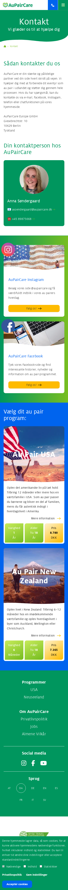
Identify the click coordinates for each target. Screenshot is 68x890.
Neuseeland (34, 697)
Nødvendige (13, 866)
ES (56, 788)
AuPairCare (6, 46)
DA (21, 788)
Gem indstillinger (36, 874)
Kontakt (14, 46)
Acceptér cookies (17, 884)
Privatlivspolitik (12, 874)
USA (34, 690)
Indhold (32, 866)
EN (44, 788)
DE (33, 788)
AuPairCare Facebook (25, 356)
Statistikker (50, 866)
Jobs (34, 726)
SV (44, 799)
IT (33, 799)
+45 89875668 (22, 219)
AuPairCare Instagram (26, 280)
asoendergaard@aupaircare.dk (32, 209)
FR (21, 799)
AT (9, 788)
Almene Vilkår (34, 734)
